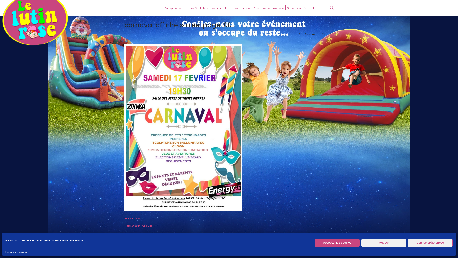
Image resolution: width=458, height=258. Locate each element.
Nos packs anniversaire (269, 8)
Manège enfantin (175, 8)
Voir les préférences (430, 243)
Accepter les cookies (337, 243)
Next (325, 34)
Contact (309, 8)
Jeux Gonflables (198, 8)
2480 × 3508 (132, 218)
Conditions (294, 8)
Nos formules (242, 8)
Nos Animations (221, 8)
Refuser (384, 243)
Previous (310, 34)
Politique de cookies (16, 252)
